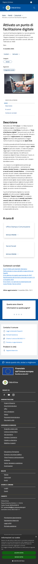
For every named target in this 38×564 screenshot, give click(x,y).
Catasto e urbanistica (10, 440)
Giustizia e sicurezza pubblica (13, 454)
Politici (6, 414)
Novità (10, 15)
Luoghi (6, 488)
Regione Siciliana (8, 2)
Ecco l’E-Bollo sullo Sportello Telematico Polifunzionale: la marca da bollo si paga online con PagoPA (18, 271)
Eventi (6, 491)
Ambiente (7, 460)
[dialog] (19, 549)
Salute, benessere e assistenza (13, 463)
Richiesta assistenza (10, 526)
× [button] (36, 536)
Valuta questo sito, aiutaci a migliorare (20, 362)
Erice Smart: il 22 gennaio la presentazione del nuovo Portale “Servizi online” (17, 283)
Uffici (5, 409)
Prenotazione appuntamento (12, 518)
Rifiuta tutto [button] (19, 557)
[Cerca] (34, 8)
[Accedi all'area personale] (31, 2)
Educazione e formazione (11, 452)
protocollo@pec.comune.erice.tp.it (14, 507)
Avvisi (6, 480)
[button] (18, 561)
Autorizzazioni (8, 466)
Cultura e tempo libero (10, 432)
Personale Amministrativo (12, 417)
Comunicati (17, 15)
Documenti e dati (9, 420)
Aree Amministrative (10, 406)
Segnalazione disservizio (11, 520)
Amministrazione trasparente (13, 535)
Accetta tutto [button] (18, 553)
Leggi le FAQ (7, 523)
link (2, 549)
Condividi (6, 54)
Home (4, 15)
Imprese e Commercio (10, 437)
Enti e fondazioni (9, 412)
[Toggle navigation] (3, 8)
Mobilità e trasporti (10, 443)
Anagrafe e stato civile (10, 429)
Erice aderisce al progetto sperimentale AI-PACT (17, 275)
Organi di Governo (9, 403)
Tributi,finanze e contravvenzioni (14, 457)
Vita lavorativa (8, 434)
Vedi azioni (15, 54)
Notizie (6, 475)
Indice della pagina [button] (11, 100)
